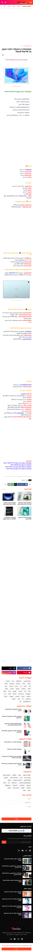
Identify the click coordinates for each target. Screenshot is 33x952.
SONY (29, 689)
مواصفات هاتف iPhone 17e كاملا (13, 742)
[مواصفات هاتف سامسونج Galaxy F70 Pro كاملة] (27, 718)
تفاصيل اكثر (5, 945)
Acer (19, 699)
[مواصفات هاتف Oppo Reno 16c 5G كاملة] (27, 915)
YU (22, 699)
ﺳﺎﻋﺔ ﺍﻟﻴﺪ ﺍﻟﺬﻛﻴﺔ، (14, 778)
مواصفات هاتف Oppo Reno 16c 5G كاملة (13, 914)
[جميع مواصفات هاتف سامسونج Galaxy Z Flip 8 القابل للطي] (27, 725)
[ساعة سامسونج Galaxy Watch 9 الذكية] (27, 711)
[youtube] (22, 850)
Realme (18, 684)
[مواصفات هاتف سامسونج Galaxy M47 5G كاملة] (27, 732)
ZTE (29, 686)
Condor (20, 691)
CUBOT (14, 699)
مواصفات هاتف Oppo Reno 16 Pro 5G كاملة (12, 899)
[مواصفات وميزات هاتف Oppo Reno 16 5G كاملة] (27, 908)
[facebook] (30, 850)
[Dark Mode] (5, 2)
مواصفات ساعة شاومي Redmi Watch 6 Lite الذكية (12, 866)
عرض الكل (4, 489)
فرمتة (19, 775)
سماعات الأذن (16, 788)
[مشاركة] (3, 55)
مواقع (22, 788)
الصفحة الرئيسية (27, 46)
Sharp (23, 696)
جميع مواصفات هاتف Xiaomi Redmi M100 (12, 881)
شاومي (9, 6)
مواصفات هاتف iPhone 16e (14, 749)
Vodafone (28, 699)
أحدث (29, 661)
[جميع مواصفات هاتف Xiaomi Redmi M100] (27, 882)
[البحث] (2, 2)
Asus (6, 686)
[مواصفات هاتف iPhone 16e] (27, 751)
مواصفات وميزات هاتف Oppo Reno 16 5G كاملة (12, 906)
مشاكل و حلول (6, 775)
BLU (29, 691)
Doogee (11, 696)
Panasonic (21, 694)
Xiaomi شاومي (26, 681)
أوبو (4, 6)
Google (14, 691)
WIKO (5, 691)
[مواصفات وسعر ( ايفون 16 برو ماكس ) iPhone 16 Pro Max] (27, 758)
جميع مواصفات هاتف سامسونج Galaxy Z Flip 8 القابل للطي (13, 724)
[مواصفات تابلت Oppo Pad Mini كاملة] (24, 511)
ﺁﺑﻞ (8, 783)
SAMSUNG (18, 681)
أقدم (4, 661)
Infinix (6, 684)
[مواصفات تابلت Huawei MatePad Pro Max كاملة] (9, 496)
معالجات (28, 788)
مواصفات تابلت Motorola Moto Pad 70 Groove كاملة (24, 503)
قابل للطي (22, 785)
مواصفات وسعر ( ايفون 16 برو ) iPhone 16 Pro (12, 764)
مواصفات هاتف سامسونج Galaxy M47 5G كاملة (12, 731)
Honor (23, 480)
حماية (29, 790)
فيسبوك (28, 785)
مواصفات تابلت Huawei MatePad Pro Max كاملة (9, 503)
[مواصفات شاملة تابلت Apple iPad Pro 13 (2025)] (9, 511)
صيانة (24, 790)
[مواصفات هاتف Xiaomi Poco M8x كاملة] (27, 861)
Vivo (13, 681)
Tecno (16, 686)
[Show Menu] (31, 2)
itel (20, 701)
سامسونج (19, 6)
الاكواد (9, 780)
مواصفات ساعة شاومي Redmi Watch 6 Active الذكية (12, 873)
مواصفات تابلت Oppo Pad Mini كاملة (24, 518)
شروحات (6, 778)
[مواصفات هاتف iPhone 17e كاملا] (27, 744)
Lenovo (11, 686)
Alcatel (17, 689)
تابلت (22, 46)
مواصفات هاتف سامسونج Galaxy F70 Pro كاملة (12, 717)
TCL (5, 694)
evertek (17, 696)
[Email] (9, 484)
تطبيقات (14, 775)
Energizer (28, 694)
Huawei (8, 681)
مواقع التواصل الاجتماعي (24, 783)
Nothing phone (26, 701)
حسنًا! (16, 949)
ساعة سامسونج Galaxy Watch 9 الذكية (13, 709)
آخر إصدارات (14, 785)
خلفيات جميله (27, 778)
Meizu (6, 689)
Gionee (14, 694)
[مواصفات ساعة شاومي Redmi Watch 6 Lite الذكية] (27, 868)
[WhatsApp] (12, 484)
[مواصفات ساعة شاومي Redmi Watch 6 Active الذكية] (27, 875)
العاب (4, 783)
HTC (25, 691)
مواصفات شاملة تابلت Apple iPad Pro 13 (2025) (9, 518)
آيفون (13, 6)
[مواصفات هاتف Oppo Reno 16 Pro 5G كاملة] (27, 901)
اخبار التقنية (14, 783)
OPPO (29, 684)
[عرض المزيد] (5, 484)
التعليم (9, 788)
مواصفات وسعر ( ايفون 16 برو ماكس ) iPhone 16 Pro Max (12, 757)
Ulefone (28, 696)
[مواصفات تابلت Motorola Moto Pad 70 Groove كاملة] (24, 496)
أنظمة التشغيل (27, 780)
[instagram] (18, 850)
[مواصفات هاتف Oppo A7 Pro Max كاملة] (27, 894)
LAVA (9, 694)
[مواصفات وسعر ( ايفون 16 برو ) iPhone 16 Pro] (27, 765)
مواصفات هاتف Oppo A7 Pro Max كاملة (13, 892)
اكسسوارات (7, 785)
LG (21, 686)
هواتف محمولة (26, 775)
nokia (25, 686)
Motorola (12, 684)
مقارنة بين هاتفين (17, 780)
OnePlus (23, 689)
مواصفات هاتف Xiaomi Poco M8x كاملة (13, 859)
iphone (12, 689)
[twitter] (26, 850)
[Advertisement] (16, 26)
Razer (5, 696)
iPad (9, 691)
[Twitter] (15, 484)
